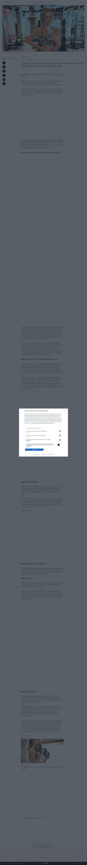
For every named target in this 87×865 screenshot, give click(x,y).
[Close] (65, 411)
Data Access (43, 454)
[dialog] (43, 432)
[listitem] (43, 428)
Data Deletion (36, 454)
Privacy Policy (50, 454)
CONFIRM (34, 449)
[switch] (59, 431)
